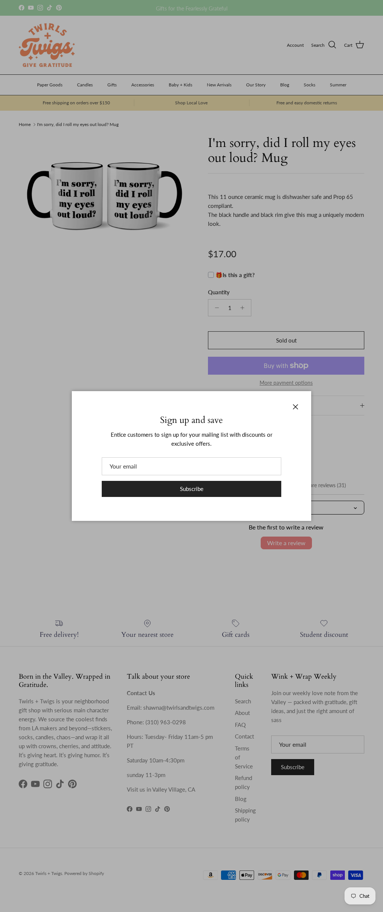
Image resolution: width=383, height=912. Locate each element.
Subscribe (191, 488)
